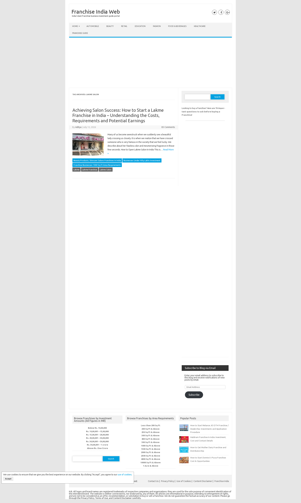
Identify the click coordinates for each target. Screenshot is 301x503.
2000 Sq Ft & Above (150, 452)
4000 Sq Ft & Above (150, 459)
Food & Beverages (177, 26)
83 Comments (168, 127)
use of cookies (125, 474)
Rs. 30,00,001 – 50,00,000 (97, 441)
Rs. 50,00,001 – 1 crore (97, 445)
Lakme (76, 169)
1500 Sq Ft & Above (150, 449)
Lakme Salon (105, 169)
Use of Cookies (184, 481)
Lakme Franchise (89, 169)
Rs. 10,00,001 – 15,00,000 (97, 431)
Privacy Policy (167, 481)
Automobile (93, 26)
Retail (124, 26)
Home (75, 26)
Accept (8, 479)
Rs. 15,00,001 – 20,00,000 (97, 435)
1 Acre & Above (150, 466)
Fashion (157, 26)
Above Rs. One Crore (97, 448)
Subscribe (194, 394)
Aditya (78, 127)
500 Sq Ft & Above (150, 442)
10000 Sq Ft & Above (150, 462)
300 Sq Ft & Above (150, 435)
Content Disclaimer (202, 481)
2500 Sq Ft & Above (150, 456)
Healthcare (200, 26)
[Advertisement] (150, 63)
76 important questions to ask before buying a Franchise (203, 111)
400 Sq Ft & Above (150, 439)
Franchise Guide (80, 33)
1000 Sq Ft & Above (150, 446)
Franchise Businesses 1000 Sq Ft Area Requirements (97, 165)
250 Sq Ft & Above (150, 432)
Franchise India (221, 481)
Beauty (110, 26)
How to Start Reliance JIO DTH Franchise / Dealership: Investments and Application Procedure (209, 428)
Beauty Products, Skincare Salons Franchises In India (97, 160)
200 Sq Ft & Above (150, 429)
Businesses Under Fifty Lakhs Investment (142, 160)
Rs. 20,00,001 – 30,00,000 (97, 438)
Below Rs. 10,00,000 (97, 428)
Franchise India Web (95, 11)
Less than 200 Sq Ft (150, 425)
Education (140, 26)
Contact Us (153, 481)
